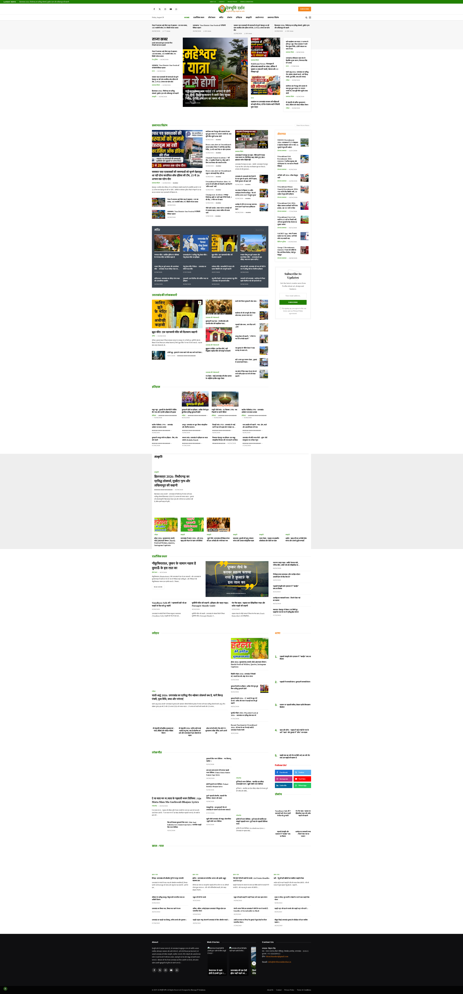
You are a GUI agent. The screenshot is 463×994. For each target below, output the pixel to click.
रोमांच (229, 17)
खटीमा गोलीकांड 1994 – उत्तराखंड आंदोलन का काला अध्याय (252, 410)
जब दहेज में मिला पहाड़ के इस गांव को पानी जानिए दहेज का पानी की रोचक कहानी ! (246, 373)
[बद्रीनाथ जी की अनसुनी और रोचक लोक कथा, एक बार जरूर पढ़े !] (264, 315)
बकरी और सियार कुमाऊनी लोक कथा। (246, 301)
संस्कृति (249, 17)
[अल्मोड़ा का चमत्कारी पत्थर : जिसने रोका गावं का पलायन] (307, 600)
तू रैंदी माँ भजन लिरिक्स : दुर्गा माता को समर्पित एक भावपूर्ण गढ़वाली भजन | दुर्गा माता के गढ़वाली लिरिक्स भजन (251, 821)
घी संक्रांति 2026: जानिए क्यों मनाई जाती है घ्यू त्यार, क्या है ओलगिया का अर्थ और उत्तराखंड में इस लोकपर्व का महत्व (190, 731)
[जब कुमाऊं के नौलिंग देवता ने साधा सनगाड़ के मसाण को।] (264, 350)
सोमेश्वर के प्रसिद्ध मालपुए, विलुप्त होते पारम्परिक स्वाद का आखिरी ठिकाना (168, 898)
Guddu (187, 103)
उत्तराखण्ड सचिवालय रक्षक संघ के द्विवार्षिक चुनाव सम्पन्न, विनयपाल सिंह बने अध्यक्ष (296, 60)
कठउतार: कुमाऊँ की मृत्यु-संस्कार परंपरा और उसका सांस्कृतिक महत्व (243, 539)
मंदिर (221, 17)
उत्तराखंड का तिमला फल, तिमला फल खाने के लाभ (166, 908)
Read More (260, 230)
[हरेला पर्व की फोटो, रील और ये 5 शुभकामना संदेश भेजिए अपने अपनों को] (216, 718)
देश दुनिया (155, 59)
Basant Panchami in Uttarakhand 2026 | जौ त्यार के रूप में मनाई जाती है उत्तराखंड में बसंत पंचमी (244, 727)
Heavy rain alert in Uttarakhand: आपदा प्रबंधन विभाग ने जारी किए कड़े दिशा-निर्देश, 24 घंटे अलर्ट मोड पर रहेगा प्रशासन (218, 147)
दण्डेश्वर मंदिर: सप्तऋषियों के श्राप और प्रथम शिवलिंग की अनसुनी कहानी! (223, 267)
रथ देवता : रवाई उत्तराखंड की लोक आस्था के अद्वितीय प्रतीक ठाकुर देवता (218, 377)
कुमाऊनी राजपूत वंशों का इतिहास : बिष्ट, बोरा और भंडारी (165, 438)
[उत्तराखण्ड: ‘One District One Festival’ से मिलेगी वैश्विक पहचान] (158, 214)
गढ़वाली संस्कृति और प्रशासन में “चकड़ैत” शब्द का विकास (286, 587)
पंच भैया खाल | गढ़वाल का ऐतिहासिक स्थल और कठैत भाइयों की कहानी (248, 604)
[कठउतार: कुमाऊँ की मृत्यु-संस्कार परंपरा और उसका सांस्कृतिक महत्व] (244, 525)
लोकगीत (154, 806)
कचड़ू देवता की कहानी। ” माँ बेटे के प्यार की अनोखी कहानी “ (245, 337)
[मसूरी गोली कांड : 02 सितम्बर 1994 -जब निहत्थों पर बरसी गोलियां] (225, 399)
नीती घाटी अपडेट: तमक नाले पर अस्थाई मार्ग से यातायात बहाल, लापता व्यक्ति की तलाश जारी (219, 210)
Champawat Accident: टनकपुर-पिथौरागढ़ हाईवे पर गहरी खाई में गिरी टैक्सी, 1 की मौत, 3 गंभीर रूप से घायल (219, 197)
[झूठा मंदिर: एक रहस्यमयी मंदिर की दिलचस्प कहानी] (224, 243)
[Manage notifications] (5, 989)
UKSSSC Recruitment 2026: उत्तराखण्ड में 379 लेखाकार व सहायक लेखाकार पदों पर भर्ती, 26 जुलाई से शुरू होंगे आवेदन (287, 143)
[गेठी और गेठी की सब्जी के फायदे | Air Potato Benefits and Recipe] (252, 861)
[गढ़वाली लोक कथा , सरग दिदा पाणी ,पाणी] (264, 327)
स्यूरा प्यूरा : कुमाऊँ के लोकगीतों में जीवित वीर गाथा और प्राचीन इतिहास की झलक (164, 410)
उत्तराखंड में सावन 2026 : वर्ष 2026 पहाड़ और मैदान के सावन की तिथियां (192, 539)
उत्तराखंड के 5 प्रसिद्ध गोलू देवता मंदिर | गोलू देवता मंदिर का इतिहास (195, 256)
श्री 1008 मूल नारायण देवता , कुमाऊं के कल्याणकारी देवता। (246, 360)
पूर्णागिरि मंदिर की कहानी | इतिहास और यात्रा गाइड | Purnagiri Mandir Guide (210, 604)
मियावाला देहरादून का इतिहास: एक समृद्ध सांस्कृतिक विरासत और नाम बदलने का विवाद (225, 438)
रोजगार (281, 134)
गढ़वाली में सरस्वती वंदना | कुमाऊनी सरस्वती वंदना (295, 682)
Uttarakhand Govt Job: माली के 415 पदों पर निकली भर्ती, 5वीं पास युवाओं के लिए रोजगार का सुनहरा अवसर (287, 220)
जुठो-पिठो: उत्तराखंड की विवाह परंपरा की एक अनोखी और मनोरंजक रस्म (218, 539)
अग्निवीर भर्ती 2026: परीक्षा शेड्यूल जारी (287, 176)
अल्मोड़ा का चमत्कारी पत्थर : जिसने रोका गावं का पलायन (286, 598)
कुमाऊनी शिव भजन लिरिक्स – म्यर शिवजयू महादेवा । (218, 759)
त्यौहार (287, 80)
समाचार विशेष (273, 17)
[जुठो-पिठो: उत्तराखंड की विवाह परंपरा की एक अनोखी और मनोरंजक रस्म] (218, 525)
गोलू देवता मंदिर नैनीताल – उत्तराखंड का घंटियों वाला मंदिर (194, 267)
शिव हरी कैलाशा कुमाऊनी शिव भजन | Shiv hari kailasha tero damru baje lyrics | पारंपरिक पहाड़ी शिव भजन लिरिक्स (184, 824)
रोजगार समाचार (281, 151)
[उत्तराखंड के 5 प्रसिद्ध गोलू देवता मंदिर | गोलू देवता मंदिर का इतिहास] (196, 243)
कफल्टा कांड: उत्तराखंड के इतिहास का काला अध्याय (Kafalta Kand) (195, 438)
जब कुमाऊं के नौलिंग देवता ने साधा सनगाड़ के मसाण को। (245, 349)
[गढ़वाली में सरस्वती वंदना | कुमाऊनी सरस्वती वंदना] (293, 671)
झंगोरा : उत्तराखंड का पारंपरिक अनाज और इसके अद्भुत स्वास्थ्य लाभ (209, 879)
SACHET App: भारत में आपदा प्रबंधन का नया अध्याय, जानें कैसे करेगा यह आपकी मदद (287, 235)
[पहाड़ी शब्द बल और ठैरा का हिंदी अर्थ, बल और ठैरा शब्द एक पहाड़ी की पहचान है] (293, 744)
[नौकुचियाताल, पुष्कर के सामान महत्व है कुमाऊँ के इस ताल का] (237, 579)
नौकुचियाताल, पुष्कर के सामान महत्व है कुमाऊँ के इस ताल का (174, 565)
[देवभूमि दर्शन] (231, 9)
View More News (302, 125)
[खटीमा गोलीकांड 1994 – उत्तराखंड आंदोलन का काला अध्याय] (255, 399)
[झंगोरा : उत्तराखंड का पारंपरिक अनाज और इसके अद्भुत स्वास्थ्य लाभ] (211, 861)
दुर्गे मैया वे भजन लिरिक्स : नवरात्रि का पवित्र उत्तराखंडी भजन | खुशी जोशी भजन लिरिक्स (250, 782)
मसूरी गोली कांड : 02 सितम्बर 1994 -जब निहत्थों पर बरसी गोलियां (224, 410)
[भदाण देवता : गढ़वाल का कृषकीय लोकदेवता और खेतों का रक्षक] (271, 525)
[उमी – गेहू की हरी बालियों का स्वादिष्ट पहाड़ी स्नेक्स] (292, 861)
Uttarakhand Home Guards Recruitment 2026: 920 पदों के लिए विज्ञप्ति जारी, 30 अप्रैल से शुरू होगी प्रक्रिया (287, 190)
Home (186, 17)
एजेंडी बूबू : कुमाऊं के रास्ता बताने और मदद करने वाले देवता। (184, 352)
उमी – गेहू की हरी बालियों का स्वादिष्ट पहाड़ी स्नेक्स (289, 878)
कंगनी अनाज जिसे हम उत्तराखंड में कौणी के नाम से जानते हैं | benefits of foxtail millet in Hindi (251, 909)
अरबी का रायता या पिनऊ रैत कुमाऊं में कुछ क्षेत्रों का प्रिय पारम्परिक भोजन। (250, 921)
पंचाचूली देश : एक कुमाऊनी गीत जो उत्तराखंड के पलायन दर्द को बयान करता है (218, 808)
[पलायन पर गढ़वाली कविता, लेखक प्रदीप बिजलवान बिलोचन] (293, 694)
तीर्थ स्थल (211, 17)
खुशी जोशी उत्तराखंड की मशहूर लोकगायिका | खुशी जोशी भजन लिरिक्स (218, 820)
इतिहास (239, 17)
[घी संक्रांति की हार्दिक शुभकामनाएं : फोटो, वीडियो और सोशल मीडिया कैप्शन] (163, 718)
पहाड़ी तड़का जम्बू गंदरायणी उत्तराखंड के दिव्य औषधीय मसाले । (211, 920)
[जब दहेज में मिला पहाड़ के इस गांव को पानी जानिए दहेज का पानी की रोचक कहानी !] (264, 374)
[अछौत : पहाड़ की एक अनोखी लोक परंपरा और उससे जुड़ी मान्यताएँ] (297, 525)
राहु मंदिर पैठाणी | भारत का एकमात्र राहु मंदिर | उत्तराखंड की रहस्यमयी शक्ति (224, 279)
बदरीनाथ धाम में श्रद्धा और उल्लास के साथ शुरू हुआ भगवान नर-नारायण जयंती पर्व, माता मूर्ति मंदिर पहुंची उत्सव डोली (297, 89)
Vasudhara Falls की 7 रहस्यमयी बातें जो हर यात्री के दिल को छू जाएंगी (169, 604)
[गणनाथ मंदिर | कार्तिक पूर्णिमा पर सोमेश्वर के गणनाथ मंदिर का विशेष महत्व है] (167, 243)
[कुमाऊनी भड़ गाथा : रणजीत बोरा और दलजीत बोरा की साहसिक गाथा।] (219, 307)
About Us (213, 2)
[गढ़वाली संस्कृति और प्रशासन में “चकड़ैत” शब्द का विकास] (307, 589)
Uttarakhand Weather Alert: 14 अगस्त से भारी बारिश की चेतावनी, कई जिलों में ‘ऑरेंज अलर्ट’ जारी (219, 183)
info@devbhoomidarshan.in (279, 962)
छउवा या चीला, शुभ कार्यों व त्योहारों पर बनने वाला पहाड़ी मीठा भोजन (292, 898)
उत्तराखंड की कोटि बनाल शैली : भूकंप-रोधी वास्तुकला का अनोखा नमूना (255, 438)
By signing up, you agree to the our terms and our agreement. (294, 311)
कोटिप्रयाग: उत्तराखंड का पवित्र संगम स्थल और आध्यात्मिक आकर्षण (167, 279)
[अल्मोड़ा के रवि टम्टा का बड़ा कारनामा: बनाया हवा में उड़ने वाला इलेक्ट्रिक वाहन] (264, 207)
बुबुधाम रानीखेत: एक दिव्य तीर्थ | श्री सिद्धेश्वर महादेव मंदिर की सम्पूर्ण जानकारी (218, 349)
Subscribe (304, 9)
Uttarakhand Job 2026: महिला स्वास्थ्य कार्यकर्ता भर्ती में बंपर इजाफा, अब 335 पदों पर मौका (287, 205)
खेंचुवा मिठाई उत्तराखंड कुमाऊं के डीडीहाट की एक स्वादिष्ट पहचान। (291, 921)
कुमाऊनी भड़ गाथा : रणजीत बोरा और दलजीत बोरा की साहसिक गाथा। (217, 322)
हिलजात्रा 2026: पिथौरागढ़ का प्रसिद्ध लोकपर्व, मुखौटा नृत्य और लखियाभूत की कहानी (292, 26)
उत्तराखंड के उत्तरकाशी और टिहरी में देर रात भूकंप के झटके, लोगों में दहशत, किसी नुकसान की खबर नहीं (246, 178)
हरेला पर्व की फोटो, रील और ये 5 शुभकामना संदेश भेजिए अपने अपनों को (216, 730)
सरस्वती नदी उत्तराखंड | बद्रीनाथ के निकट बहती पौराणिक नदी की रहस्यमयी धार (252, 279)
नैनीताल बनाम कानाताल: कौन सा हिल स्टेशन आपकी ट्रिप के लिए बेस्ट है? (286, 575)
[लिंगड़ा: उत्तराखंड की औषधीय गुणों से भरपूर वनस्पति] (170, 861)
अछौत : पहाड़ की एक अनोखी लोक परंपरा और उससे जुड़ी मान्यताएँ (296, 539)
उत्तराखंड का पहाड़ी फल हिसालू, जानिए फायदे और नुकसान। (169, 920)
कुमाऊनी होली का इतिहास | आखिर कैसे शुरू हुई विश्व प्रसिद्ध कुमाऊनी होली (195, 410)
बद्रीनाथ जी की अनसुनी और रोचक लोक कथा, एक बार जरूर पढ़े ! (245, 314)
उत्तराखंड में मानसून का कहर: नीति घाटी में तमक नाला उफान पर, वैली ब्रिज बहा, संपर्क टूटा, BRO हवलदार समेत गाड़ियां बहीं (250, 157)
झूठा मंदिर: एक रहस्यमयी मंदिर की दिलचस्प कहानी (222, 256)
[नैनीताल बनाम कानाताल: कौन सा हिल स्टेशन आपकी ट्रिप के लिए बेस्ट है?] (307, 577)
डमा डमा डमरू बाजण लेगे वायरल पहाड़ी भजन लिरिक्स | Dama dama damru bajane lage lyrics (218, 772)
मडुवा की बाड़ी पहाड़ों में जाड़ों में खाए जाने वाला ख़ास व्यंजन (250, 897)
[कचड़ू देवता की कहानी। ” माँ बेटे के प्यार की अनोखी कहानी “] (264, 339)
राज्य (153, 71)
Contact (222, 2)
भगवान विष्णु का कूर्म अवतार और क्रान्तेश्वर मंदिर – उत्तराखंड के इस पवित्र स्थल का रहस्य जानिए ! (251, 257)
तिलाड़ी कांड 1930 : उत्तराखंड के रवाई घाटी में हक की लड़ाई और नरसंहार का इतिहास (223, 425)
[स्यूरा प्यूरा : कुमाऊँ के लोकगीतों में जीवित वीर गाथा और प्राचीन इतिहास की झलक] (165, 399)
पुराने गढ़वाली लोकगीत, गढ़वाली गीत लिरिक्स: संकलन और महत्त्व (216, 796)
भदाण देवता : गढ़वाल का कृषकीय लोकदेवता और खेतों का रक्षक (269, 539)
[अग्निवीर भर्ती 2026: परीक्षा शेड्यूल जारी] (304, 178)
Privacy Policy (232, 2)
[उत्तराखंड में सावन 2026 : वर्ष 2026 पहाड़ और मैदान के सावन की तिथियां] (192, 525)
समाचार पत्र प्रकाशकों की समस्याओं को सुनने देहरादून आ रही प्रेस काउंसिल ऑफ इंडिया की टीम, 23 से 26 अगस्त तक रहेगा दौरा (252, 27)
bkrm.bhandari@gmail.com (277, 956)
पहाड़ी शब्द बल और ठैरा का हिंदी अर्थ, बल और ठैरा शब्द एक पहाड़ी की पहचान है (295, 756)
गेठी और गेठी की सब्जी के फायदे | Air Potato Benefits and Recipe (251, 879)
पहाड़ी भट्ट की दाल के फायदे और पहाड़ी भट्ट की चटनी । (291, 908)
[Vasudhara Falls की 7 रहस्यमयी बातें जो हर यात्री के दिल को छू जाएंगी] (283, 803)
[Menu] (310, 17)
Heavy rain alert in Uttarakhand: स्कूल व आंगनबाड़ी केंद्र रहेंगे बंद (218, 172)
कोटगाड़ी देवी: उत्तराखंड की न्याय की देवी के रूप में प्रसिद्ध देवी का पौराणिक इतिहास (252, 267)
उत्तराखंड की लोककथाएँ (212, 317)
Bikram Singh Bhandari (186, 356)
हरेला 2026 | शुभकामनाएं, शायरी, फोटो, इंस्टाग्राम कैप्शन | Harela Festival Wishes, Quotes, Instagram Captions (164, 541)
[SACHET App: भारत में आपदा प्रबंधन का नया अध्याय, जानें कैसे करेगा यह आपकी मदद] (304, 236)
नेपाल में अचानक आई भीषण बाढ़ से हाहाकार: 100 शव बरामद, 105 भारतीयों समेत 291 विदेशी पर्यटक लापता (169, 26)
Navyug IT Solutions (198, 990)
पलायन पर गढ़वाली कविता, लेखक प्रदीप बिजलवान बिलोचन (295, 705)
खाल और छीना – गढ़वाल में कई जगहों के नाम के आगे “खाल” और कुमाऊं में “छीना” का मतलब (294, 731)
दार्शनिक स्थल (198, 17)
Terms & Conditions (246, 2)
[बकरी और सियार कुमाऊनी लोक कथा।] (264, 304)
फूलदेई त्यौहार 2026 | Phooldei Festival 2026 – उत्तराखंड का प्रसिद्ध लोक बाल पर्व (244, 714)
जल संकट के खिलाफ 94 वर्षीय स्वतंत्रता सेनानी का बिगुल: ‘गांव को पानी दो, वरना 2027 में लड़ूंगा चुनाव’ (245, 192)
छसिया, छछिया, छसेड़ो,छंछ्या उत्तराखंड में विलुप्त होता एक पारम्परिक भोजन (209, 909)
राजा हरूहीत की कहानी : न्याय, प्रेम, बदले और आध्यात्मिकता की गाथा (255, 425)
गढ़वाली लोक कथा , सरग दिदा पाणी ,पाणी (245, 325)
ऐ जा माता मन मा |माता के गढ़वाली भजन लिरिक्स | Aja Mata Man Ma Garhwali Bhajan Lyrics (176, 800)
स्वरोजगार (259, 17)
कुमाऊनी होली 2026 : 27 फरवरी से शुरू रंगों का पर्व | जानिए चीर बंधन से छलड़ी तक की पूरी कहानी (244, 700)
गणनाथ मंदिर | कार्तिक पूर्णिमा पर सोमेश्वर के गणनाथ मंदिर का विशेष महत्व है (166, 256)
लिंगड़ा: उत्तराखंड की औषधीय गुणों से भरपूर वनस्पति (167, 878)
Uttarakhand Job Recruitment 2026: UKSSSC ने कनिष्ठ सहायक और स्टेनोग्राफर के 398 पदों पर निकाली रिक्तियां (287, 161)
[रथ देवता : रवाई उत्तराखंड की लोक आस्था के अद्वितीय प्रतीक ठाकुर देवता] (219, 362)
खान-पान (155, 875)
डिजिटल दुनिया (281, 242)
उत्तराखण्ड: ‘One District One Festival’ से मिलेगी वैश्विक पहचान (209, 26)
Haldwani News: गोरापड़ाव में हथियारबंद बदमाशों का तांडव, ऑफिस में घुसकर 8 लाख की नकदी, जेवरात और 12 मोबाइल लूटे (49, 2)
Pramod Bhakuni (218, 443)
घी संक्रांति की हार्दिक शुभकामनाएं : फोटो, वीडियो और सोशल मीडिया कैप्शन (297, 103)
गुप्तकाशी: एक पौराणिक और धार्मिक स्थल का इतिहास (195, 279)
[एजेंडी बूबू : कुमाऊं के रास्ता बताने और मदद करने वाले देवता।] (158, 355)
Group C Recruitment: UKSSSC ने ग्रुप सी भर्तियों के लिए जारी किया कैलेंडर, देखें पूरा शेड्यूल (286, 251)
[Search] (306, 17)
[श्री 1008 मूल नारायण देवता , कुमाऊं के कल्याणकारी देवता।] (264, 362)
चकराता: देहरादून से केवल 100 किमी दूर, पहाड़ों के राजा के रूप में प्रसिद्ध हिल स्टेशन (286, 610)
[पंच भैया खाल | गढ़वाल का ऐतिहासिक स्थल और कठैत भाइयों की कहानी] (303, 803)
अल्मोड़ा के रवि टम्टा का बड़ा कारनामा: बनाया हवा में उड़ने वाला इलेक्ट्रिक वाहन (246, 206)
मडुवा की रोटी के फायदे (199, 897)
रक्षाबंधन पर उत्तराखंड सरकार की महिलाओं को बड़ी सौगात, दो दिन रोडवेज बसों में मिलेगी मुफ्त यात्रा (265, 104)
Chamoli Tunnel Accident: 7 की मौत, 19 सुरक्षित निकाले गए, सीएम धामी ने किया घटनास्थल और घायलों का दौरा (217, 160)
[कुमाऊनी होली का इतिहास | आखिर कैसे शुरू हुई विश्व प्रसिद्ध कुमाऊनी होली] (195, 399)
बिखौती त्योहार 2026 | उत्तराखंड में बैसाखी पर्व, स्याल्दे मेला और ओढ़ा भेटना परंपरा (243, 675)
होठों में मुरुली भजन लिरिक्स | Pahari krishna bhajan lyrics (217, 785)
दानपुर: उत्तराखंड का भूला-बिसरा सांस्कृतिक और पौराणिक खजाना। (194, 425)
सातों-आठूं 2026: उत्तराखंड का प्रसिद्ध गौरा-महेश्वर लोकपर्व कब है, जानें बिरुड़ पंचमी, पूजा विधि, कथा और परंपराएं (297, 74)
